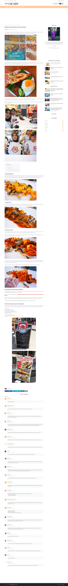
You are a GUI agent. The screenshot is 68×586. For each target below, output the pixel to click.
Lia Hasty (8, 547)
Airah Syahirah (9, 429)
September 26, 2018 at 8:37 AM (11, 548)
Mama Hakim (9, 436)
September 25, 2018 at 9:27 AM (11, 500)
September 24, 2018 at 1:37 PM (11, 430)
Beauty (54, 120)
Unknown (8, 398)
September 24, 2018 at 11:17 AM (11, 399)
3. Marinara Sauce (9, 168)
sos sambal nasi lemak (39, 62)
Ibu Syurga (9, 412)
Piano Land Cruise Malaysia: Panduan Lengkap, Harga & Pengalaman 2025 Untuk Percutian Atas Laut (56, 109)
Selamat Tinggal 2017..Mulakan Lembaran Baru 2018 (56, 81)
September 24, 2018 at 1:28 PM (11, 422)
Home (5, 0)
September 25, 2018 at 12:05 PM (11, 517)
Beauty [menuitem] (18, 6)
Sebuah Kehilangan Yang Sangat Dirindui (56, 103)
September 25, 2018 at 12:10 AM (11, 459)
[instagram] (61, 1)
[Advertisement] (34, 16)
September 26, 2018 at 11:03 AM (11, 563)
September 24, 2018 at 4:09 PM (11, 437)
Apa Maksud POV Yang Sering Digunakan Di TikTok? (56, 68)
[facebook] (58, 1)
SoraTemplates (7, 584)
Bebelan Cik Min (7, 29)
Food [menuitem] (10, 6)
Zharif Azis (9, 458)
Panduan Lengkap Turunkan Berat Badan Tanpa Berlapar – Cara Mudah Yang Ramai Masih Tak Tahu (56, 89)
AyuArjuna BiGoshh (10, 443)
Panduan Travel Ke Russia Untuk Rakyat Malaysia (56, 94)
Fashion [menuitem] (14, 6)
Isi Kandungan (8, 164)
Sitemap (15, 0)
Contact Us (56, 3)
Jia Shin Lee (9, 474)
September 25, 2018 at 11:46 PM (11, 541)
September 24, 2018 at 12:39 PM (11, 406)
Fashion (54, 122)
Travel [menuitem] (22, 6)
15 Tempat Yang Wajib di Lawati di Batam (56, 76)
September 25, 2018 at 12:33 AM (11, 467)
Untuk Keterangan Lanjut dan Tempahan (13, 170)
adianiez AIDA (9, 490)
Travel (54, 130)
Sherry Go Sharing (10, 405)
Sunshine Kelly (9, 540)
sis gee (8, 554)
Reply (7, 403)
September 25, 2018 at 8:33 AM (11, 491)
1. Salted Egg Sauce (10, 165)
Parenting (54, 127)
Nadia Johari (9, 524)
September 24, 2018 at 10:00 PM (11, 452)
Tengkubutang (9, 516)
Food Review (9, 388)
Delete (10, 403)
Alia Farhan (9, 507)
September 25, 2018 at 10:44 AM (11, 508)
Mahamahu (9, 466)
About (8, 0)
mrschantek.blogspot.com (11, 499)
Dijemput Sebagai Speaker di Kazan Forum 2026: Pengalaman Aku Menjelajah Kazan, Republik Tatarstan (56, 99)
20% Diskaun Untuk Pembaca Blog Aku (13, 169)
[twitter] (59, 1)
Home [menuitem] (6, 6)
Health (54, 125)
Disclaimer (11, 0)
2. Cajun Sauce (9, 166)
